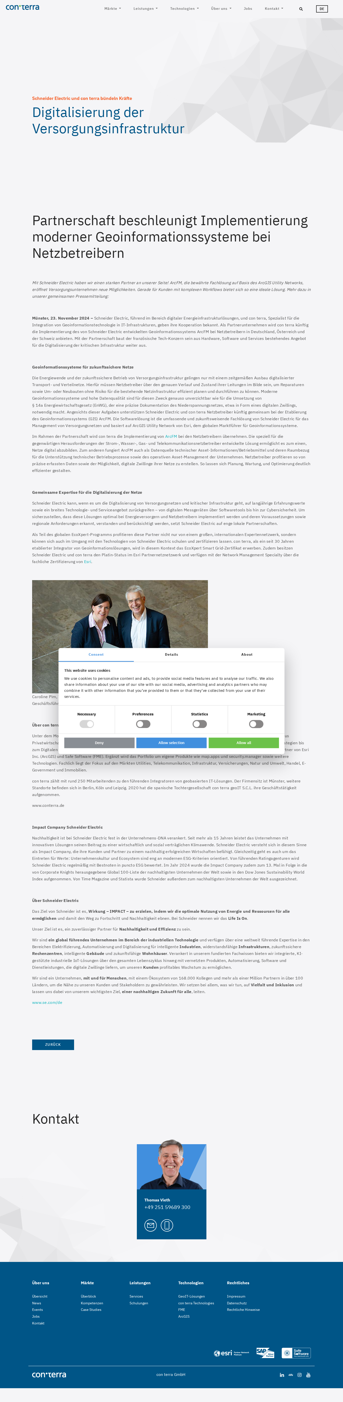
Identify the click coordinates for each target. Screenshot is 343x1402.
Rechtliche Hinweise (243, 1309)
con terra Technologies (196, 1303)
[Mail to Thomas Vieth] (150, 1225)
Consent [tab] (96, 654)
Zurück (53, 1044)
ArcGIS (184, 1316)
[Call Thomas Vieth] (167, 1225)
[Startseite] (42, 7)
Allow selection (171, 743)
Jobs (248, 8)
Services (136, 1296)
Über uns (219, 8)
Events (37, 1309)
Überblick (88, 1296)
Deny (99, 743)
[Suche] (301, 9)
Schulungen (139, 1303)
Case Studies (91, 1309)
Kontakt (272, 8)
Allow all (244, 743)
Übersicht (39, 1296)
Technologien (183, 8)
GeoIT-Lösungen (191, 1296)
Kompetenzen (92, 1303)
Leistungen (144, 8)
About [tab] (247, 654)
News (36, 1303)
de (322, 9)
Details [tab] (171, 654)
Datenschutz (237, 1303)
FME (181, 1309)
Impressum (236, 1296)
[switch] (143, 724)
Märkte (111, 8)
